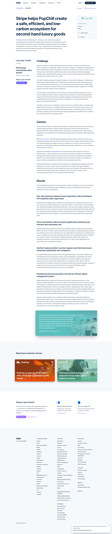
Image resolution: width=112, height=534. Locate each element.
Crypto (38, 458)
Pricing (59, 2)
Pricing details (61, 413)
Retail (58, 488)
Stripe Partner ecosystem (64, 498)
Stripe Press (81, 476)
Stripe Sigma (40, 488)
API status (60, 510)
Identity (39, 466)
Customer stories (82, 443)
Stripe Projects (61, 517)
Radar (38, 483)
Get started (20, 417)
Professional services (63, 483)
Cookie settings (82, 462)
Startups (59, 443)
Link (38, 473)
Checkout (39, 451)
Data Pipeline (40, 460)
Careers (80, 472)
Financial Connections (42, 464)
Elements (39, 462)
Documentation (61, 506)
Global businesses (62, 456)
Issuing (38, 471)
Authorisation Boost (42, 445)
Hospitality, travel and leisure (64, 475)
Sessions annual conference (85, 449)
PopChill (18, 40)
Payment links (40, 477)
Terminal (39, 492)
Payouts (39, 481)
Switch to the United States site (82, 530)
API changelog (61, 512)
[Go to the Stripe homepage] (18, 439)
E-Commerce (60, 449)
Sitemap (80, 460)
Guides (80, 441)
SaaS (58, 466)
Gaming (59, 473)
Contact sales (90, 3)
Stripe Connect (45, 139)
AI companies (60, 469)
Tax (38, 490)
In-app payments (61, 458)
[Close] (109, 526)
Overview (79, 8)
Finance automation (62, 454)
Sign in (80, 3)
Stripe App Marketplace (63, 496)
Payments (39, 479)
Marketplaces (60, 460)
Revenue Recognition (42, 486)
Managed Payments (42, 475)
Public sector (60, 486)
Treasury (39, 494)
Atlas (38, 443)
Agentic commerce (62, 445)
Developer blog (61, 519)
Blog (79, 445)
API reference (82, 413)
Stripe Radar (55, 151)
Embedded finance (62, 451)
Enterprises (60, 441)
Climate (39, 454)
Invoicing (39, 469)
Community (81, 447)
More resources (82, 464)
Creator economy (62, 471)
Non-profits (60, 481)
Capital (38, 449)
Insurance (59, 477)
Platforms (59, 464)
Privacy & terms (82, 451)
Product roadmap (82, 470)
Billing (38, 447)
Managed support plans (84, 487)
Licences (80, 458)
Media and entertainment (64, 479)
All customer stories (90, 8)
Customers (19, 8)
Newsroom (81, 474)
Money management (62, 462)
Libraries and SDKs (62, 515)
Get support (81, 485)
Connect (39, 456)
